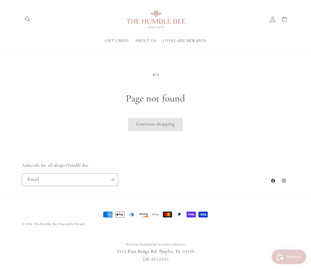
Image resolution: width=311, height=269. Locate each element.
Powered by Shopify (72, 224)
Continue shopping (155, 124)
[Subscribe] (112, 179)
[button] (28, 19)
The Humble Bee (45, 224)
